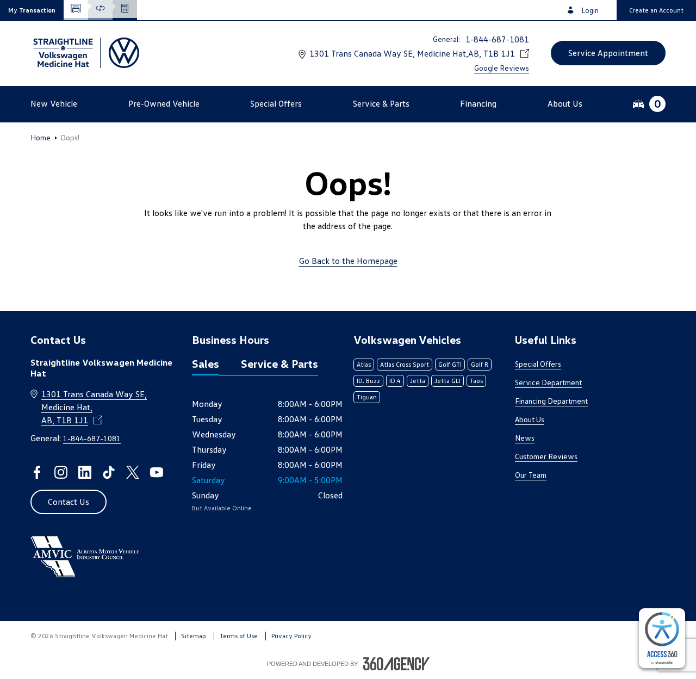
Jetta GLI (447, 380)
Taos (476, 380)
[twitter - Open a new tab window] (132, 472)
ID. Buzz (368, 380)
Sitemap (193, 636)
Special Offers (538, 363)
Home (40, 137)
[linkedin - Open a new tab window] (84, 472)
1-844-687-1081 (497, 39)
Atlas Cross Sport (404, 364)
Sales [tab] (205, 363)
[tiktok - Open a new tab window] (108, 472)
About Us (529, 419)
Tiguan (367, 397)
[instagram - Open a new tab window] (60, 472)
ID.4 (395, 380)
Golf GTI (450, 364)
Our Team (530, 474)
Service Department (548, 382)
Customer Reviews (546, 456)
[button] (32, 10)
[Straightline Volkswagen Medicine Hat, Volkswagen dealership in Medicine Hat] (84, 53)
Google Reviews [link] (501, 67)
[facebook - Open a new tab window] (37, 472)
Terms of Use (239, 636)
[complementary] (662, 638)
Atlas (364, 364)
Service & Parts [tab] (279, 363)
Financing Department (551, 400)
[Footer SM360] (396, 663)
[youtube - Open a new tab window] (156, 472)
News (525, 437)
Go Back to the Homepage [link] (348, 260)
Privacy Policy (291, 636)
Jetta (417, 380)
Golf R (479, 364)
